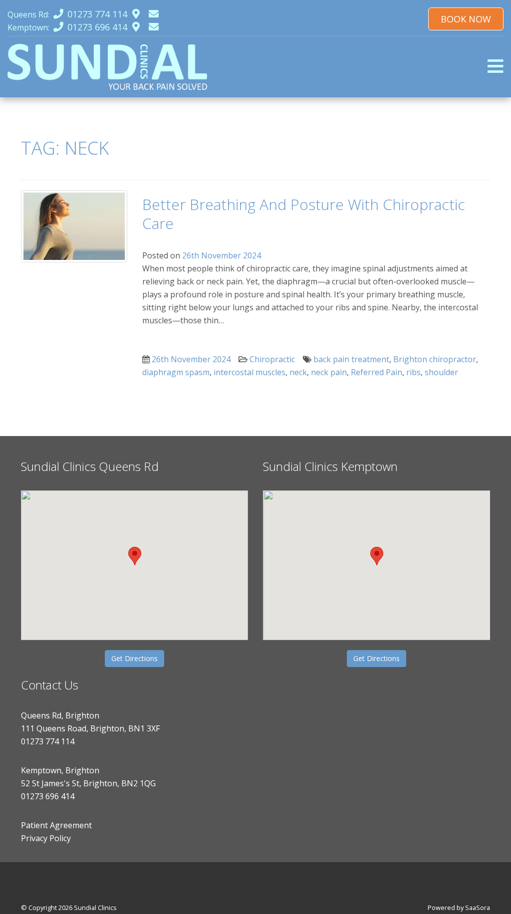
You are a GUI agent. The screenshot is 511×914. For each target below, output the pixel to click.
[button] (134, 556)
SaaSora (477, 907)
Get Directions (134, 658)
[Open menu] (496, 66)
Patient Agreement (56, 825)
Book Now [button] (466, 19)
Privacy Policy (46, 838)
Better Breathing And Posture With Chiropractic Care (303, 213)
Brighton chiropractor (434, 359)
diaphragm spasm (176, 372)
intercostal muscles (249, 372)
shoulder (441, 372)
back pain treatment (351, 359)
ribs (413, 372)
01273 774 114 (47, 741)
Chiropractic (272, 359)
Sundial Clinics (95, 907)
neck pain (329, 372)
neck (298, 372)
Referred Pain (376, 372)
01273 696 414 (47, 796)
